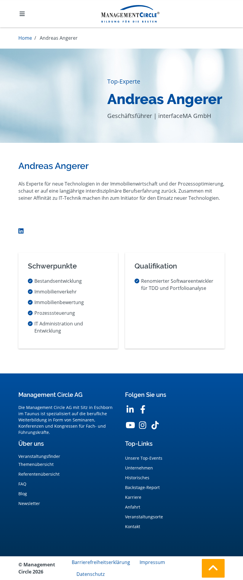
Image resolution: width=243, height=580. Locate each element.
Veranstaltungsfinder (39, 456)
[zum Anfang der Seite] (213, 568)
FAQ (22, 484)
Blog (22, 493)
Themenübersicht (36, 464)
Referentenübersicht (39, 474)
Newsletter (29, 503)
